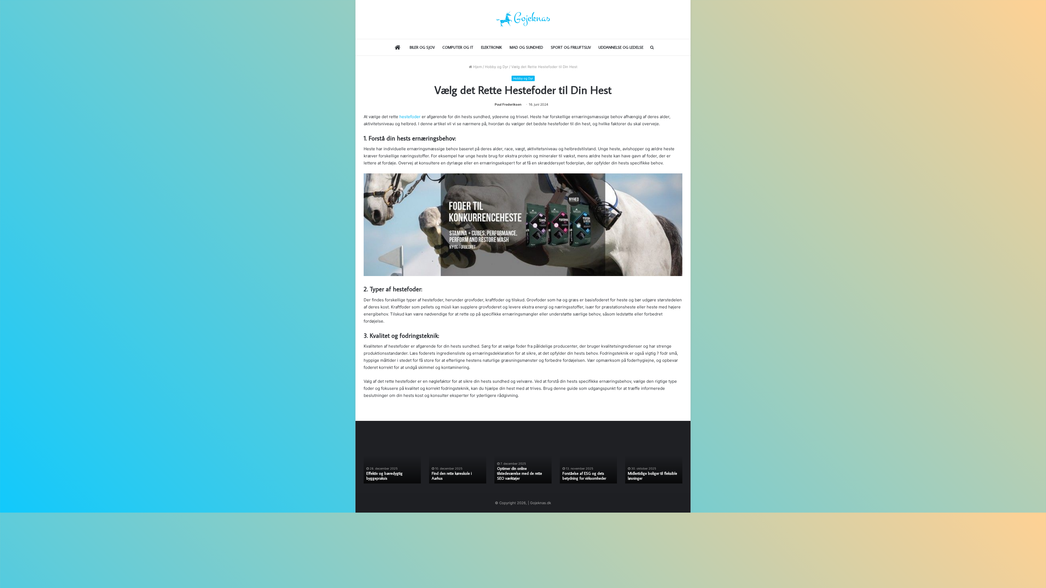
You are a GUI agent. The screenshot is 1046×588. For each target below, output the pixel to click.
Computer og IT (457, 47)
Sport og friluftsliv (571, 47)
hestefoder (410, 116)
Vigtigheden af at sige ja (581, 478)
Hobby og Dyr (496, 67)
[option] (392, 462)
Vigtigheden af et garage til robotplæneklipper (519, 476)
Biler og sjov (422, 47)
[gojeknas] (523, 19)
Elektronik (491, 47)
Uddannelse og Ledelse (620, 47)
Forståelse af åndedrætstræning (457, 478)
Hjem (477, 67)
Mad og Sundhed (526, 47)
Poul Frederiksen (508, 104)
